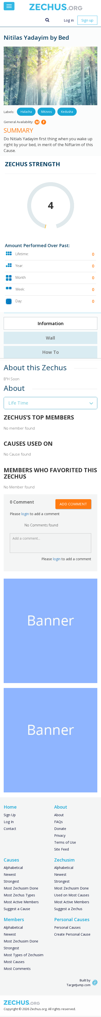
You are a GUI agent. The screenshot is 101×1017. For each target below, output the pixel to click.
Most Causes (14, 961)
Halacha (26, 112)
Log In (9, 821)
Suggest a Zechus (68, 908)
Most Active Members (21, 902)
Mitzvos (46, 112)
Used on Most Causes (71, 895)
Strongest (11, 881)
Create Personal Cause (72, 934)
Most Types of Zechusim (23, 955)
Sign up (87, 20)
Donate (60, 828)
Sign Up (10, 815)
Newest (10, 874)
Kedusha (67, 112)
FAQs (58, 821)
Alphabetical (13, 867)
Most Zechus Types (19, 895)
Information (50, 323)
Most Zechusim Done (21, 888)
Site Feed (61, 849)
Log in (69, 20)
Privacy (59, 835)
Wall (50, 338)
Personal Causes (67, 927)
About (59, 815)
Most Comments (17, 968)
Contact (10, 828)
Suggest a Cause (17, 908)
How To (50, 352)
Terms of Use (65, 842)
